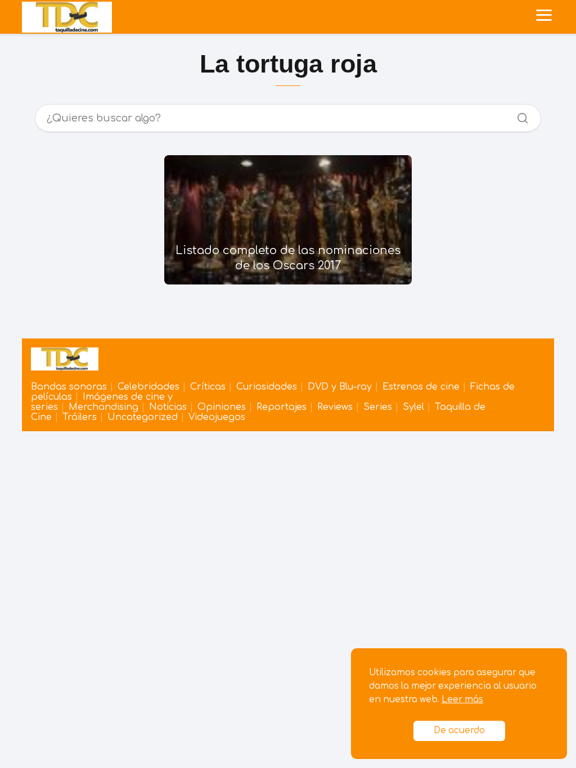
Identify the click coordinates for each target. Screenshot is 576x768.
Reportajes (281, 407)
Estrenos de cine (421, 387)
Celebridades (148, 387)
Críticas (208, 387)
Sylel (413, 407)
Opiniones (221, 407)
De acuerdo (459, 730)
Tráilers (79, 417)
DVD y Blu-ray (340, 387)
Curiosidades (266, 387)
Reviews (335, 407)
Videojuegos (216, 417)
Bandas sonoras (69, 387)
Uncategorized (142, 417)
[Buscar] (518, 115)
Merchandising (103, 407)
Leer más (462, 699)
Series (377, 407)
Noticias (168, 407)
